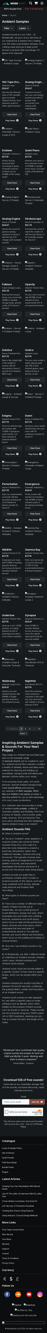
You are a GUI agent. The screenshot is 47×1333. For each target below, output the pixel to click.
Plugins (5, 1172)
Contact (5, 1253)
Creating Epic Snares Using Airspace (18, 1211)
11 (39, 729)
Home (4, 15)
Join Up (35, 1102)
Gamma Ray (32, 549)
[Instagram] (40, 1294)
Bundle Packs (8, 1167)
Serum (23, 1003)
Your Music (6, 1239)
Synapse (30, 615)
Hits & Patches (8, 1153)
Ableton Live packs (20, 794)
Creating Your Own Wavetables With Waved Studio (21, 1187)
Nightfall (30, 680)
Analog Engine (11, 218)
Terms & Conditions (10, 1258)
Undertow (8, 615)
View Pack (12, 114)
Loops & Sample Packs (12, 1148)
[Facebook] (7, 1294)
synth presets (20, 808)
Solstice (7, 350)
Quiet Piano (32, 150)
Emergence (32, 484)
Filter (7, 28)
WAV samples (25, 791)
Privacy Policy (8, 1263)
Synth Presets (8, 1158)
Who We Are (7, 1234)
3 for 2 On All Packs (34, 9)
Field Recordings (9, 1162)
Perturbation (10, 484)
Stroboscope (33, 218)
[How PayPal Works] (17, 1304)
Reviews (5, 1244)
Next (22, 733)
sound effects (14, 788)
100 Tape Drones (12, 82)
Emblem (7, 150)
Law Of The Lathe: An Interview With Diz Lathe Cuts (22, 1195)
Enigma (6, 415)
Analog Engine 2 (35, 82)
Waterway (8, 680)
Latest (22, 28)
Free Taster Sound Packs (13, 1230)
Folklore (7, 284)
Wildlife (7, 549)
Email (23, 1096)
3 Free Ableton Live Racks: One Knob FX (19, 1201)
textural (8, 761)
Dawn (28, 415)
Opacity (30, 284)
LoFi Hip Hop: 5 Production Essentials (18, 1206)
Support (5, 1249)
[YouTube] (29, 1294)
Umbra (29, 350)
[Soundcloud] (18, 1294)
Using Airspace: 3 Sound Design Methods (20, 1215)
